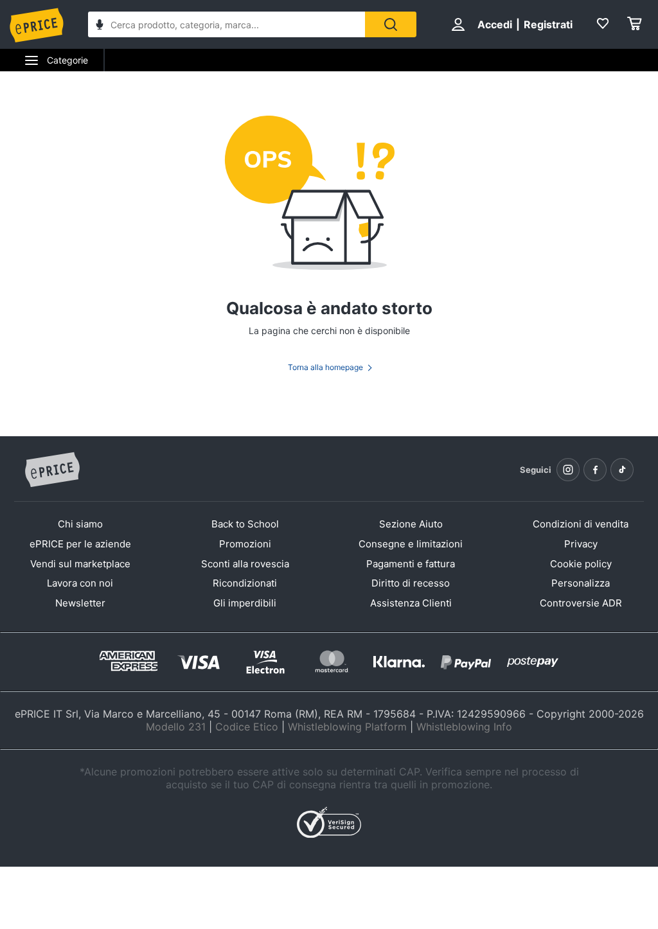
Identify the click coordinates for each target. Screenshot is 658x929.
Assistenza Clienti (411, 603)
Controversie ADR (581, 603)
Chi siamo (80, 524)
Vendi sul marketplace (80, 564)
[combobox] (226, 24)
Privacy (581, 544)
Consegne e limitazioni (411, 544)
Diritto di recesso (410, 583)
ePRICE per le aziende (80, 544)
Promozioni (245, 544)
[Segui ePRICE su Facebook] (595, 469)
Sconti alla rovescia (245, 564)
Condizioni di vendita (580, 524)
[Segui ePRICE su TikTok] (622, 469)
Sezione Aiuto (411, 524)
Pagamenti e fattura (410, 564)
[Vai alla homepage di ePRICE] (52, 470)
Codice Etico (246, 726)
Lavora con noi (80, 583)
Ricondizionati (245, 583)
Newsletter (80, 603)
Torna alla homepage (325, 367)
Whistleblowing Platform (347, 726)
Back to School (245, 524)
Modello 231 (176, 726)
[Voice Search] (99, 26)
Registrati (548, 24)
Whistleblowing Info (464, 726)
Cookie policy (581, 564)
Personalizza (580, 583)
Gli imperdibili (244, 603)
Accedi (494, 24)
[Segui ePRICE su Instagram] (568, 469)
